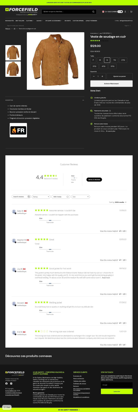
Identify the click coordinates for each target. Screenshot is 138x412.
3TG (96, 67)
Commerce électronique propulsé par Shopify (13, 394)
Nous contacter (78, 378)
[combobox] (68, 11)
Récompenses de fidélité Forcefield (81, 389)
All (14, 29)
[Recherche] (94, 11)
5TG (114, 67)
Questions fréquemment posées (81, 393)
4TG (105, 67)
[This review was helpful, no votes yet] (120, 231)
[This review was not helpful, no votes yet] (124, 231)
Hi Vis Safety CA (10, 391)
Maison (7, 29)
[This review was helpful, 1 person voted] (120, 260)
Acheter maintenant (111, 84)
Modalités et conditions (81, 397)
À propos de (77, 376)
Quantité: (93, 71)
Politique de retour (79, 383)
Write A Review (94, 180)
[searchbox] (19, 196)
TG (115, 61)
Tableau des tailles (79, 381)
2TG (124, 61)
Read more (106, 278)
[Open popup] (110, 111)
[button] (69, 410)
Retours (76, 386)
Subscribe (117, 391)
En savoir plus (110, 131)
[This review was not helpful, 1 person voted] (124, 345)
